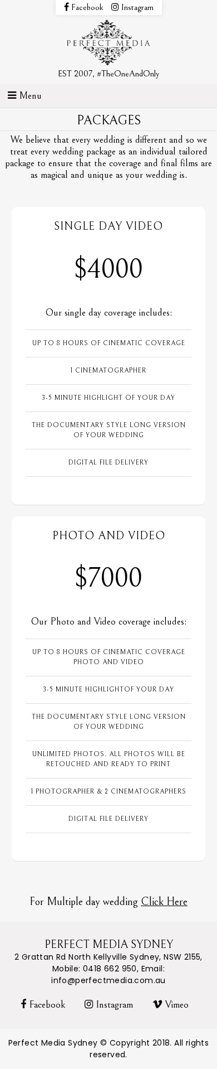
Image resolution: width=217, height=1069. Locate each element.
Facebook (86, 7)
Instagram (136, 7)
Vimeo (175, 1004)
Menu (29, 95)
